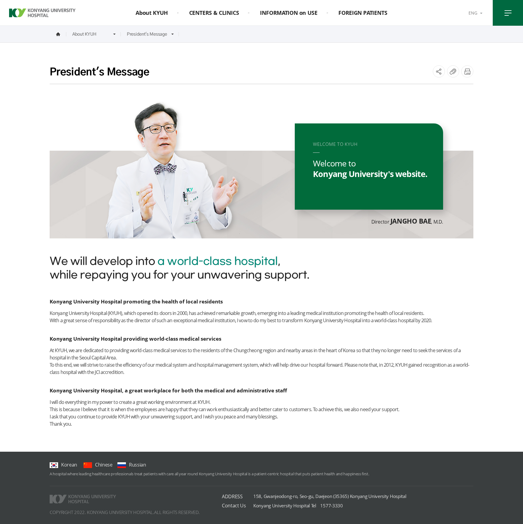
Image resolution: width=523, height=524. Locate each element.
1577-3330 (298, 506)
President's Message (147, 34)
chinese (104, 464)
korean (69, 464)
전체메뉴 (508, 13)
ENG (473, 13)
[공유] (439, 71)
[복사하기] (453, 71)
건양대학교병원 (42, 13)
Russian (137, 464)
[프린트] (467, 71)
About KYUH (84, 34)
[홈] (58, 34)
